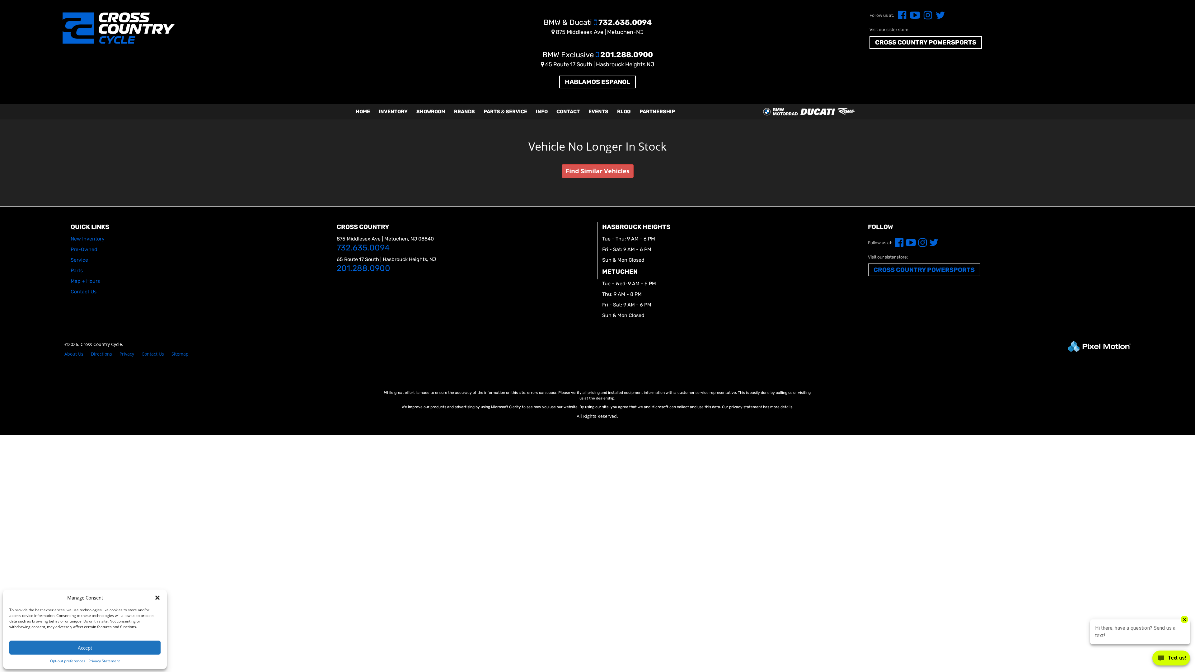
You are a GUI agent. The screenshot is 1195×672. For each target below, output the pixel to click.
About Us (73, 354)
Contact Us (153, 354)
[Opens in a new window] (900, 17)
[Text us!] (1171, 659)
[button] (157, 598)
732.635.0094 (598, 22)
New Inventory (88, 239)
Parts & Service (505, 111)
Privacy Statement (104, 661)
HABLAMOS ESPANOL (597, 82)
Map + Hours (85, 281)
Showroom (430, 111)
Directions (101, 354)
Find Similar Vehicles (598, 171)
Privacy (127, 354)
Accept (85, 648)
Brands (464, 111)
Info (542, 111)
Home (363, 111)
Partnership (657, 111)
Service (79, 260)
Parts (77, 270)
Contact (568, 111)
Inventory (393, 111)
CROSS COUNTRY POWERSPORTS (925, 42)
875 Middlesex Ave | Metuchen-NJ (599, 32)
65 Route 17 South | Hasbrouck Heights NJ (599, 64)
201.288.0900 (597, 54)
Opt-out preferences (67, 661)
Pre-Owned (84, 249)
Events (598, 111)
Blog (624, 111)
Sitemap (180, 354)
